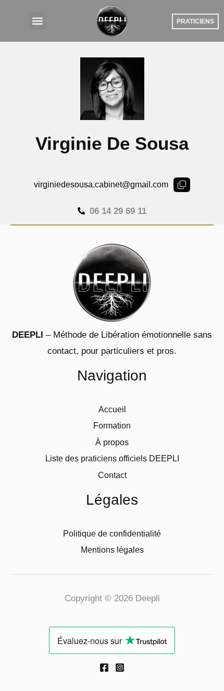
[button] (37, 21)
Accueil (112, 409)
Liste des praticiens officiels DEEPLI (112, 458)
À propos (112, 442)
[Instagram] (120, 667)
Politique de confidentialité (112, 533)
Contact (112, 475)
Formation (112, 425)
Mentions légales (112, 549)
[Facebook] (104, 667)
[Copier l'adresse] (181, 184)
